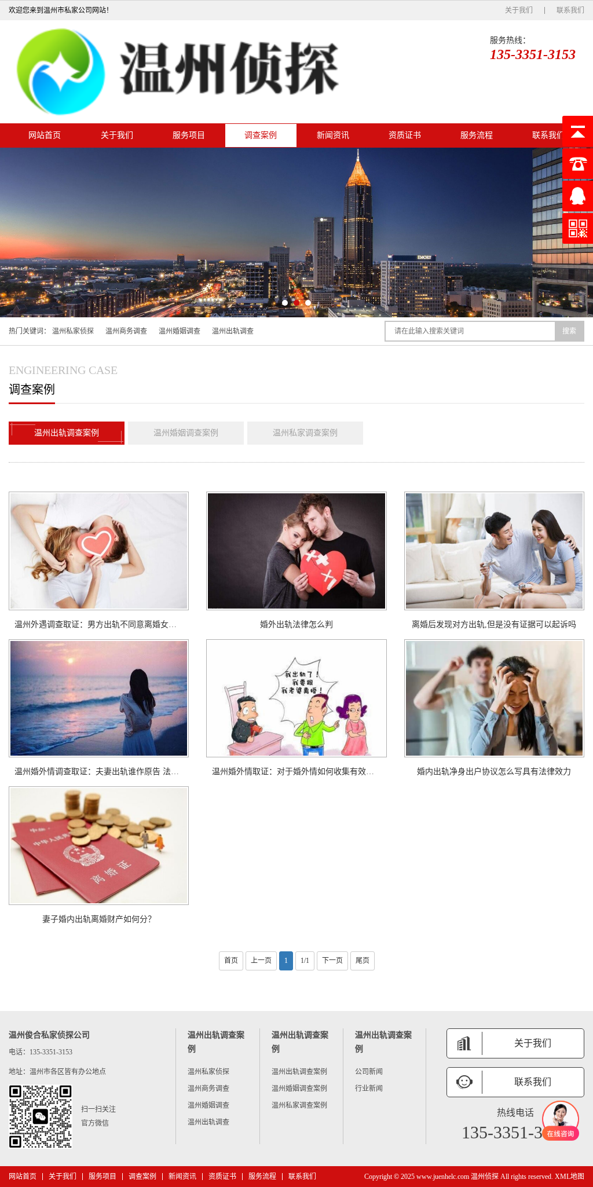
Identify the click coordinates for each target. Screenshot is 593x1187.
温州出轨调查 (233, 331)
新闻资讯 (333, 135)
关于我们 (519, 10)
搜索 (569, 331)
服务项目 (189, 135)
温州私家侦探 (73, 331)
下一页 (332, 961)
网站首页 (44, 135)
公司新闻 (369, 1072)
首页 (231, 961)
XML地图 (569, 1177)
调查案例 (260, 135)
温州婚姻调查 (179, 331)
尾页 (362, 961)
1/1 (305, 961)
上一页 (261, 961)
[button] (285, 303)
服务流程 (476, 135)
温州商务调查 (126, 331)
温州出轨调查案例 (66, 432)
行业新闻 (369, 1089)
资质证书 (405, 135)
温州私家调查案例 (305, 432)
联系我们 (570, 10)
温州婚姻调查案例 (185, 432)
